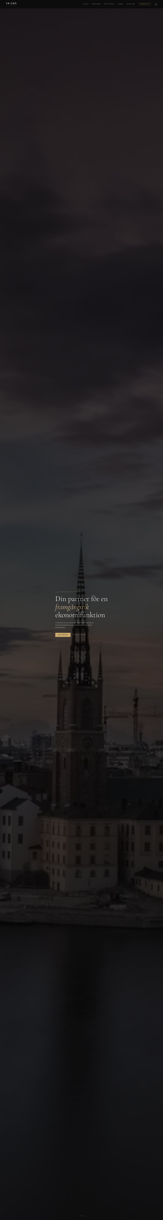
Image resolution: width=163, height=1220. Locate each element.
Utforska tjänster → (80, 634)
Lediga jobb (130, 4)
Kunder (120, 4)
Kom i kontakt (63, 634)
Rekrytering (96, 4)
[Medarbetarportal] (156, 4)
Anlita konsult (109, 4)
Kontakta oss (145, 4)
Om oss (86, 4)
